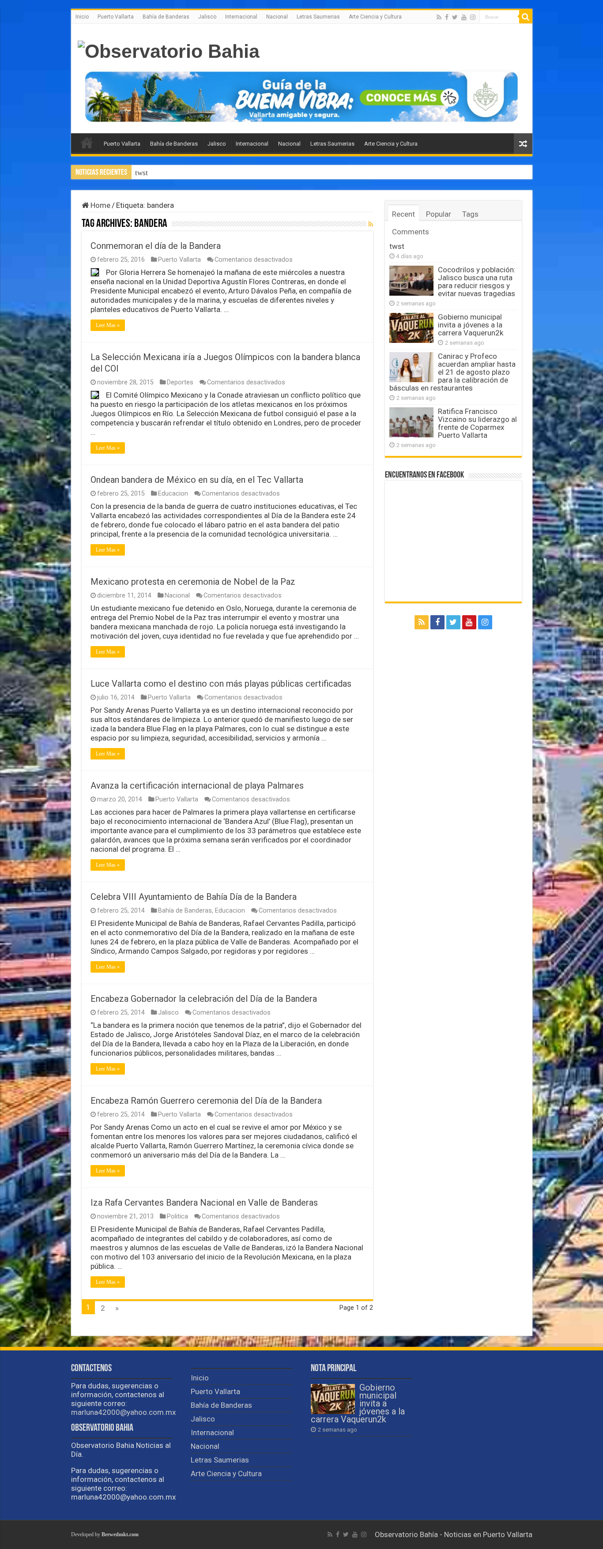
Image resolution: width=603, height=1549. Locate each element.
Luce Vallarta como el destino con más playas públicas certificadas (220, 683)
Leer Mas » (108, 325)
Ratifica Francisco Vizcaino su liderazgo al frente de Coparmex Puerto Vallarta (477, 423)
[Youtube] (463, 17)
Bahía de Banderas (166, 17)
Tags (470, 214)
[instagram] (472, 17)
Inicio (82, 17)
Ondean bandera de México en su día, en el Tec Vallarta (196, 479)
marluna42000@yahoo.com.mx (123, 1412)
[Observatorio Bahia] (169, 49)
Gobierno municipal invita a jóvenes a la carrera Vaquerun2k (470, 324)
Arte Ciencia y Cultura (375, 17)
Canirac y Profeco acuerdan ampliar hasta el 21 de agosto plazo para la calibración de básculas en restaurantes (452, 372)
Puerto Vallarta (116, 17)
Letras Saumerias (318, 17)
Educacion (173, 493)
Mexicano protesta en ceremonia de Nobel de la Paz (192, 581)
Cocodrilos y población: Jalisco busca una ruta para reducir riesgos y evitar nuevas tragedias (280, 173)
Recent (403, 214)
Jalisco (207, 17)
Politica (177, 1216)
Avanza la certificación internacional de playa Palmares (197, 785)
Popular (438, 214)
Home (99, 205)
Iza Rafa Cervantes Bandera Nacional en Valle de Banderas (204, 1202)
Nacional (277, 17)
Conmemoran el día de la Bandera (155, 246)
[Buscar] (525, 16)
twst (396, 246)
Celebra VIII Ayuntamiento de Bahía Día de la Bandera (193, 896)
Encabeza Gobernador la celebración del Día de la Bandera (203, 998)
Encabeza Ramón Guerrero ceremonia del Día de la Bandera (206, 1100)
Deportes (180, 382)
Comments (410, 231)
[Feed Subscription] (370, 224)
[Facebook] (446, 17)
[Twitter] (455, 17)
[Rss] (439, 17)
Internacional (241, 17)
